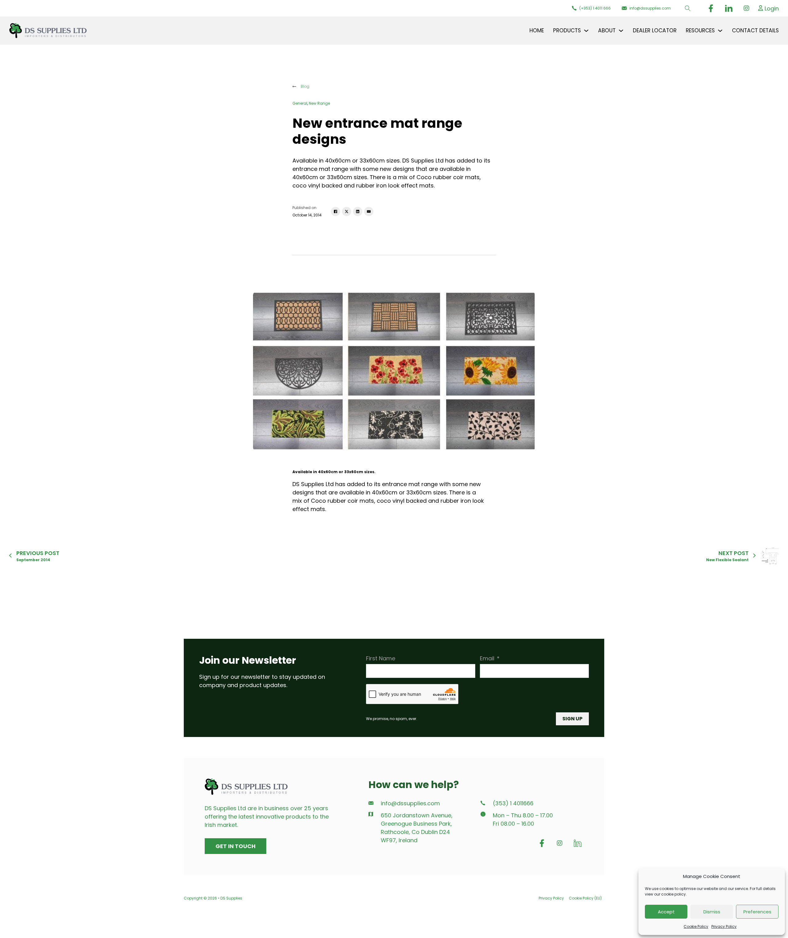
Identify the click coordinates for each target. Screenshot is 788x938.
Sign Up (572, 718)
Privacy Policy (724, 926)
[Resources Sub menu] (720, 30)
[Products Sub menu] (586, 30)
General (299, 103)
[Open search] (688, 8)
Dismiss (711, 911)
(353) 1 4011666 (513, 803)
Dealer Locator (655, 30)
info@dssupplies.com (410, 803)
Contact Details (755, 30)
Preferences (757, 911)
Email (487, 658)
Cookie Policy (696, 926)
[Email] (368, 211)
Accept (666, 911)
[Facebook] (335, 211)
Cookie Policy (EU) (585, 898)
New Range (319, 103)
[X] (346, 211)
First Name (380, 658)
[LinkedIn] (357, 211)
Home (536, 30)
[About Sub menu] (621, 30)
